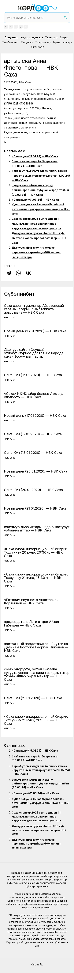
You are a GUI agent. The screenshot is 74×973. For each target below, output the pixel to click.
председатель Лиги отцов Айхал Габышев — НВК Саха (31, 623)
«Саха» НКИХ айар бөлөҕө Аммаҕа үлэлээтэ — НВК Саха (33, 395)
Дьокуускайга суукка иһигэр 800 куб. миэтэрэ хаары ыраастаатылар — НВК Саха (39, 238)
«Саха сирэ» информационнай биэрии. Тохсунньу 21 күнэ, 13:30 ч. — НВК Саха (36, 577)
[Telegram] (8, 273)
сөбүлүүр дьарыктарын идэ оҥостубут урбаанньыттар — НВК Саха (37, 528)
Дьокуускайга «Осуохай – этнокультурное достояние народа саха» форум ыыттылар (33, 352)
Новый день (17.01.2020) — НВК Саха (35, 415)
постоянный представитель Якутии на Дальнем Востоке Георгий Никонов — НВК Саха (36, 647)
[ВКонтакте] (28, 273)
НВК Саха (25, 82)
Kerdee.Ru (37, 964)
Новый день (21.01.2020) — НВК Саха (35, 508)
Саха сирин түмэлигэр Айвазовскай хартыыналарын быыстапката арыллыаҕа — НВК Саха (34, 308)
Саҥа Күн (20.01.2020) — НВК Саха (33, 490)
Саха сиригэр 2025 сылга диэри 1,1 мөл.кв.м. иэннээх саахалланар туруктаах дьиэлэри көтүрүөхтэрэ (36, 223)
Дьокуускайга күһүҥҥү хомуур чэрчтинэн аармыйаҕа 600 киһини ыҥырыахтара (36, 252)
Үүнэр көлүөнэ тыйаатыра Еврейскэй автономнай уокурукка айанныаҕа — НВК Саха (41, 209)
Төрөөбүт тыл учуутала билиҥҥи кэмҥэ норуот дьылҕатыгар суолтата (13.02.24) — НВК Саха (41, 175)
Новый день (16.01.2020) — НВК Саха (35, 331)
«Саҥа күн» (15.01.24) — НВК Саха (35, 156)
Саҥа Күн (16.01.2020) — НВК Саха (33, 375)
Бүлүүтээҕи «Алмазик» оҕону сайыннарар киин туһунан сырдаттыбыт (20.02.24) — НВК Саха (40, 190)
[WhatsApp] (18, 273)
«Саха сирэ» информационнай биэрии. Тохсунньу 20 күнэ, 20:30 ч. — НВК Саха (36, 552)
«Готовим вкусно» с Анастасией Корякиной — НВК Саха (31, 601)
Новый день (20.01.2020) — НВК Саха (35, 471)
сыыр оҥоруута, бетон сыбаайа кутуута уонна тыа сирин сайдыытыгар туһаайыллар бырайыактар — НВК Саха (36, 674)
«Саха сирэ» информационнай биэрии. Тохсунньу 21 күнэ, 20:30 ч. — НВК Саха (36, 719)
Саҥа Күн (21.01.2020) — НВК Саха (33, 698)
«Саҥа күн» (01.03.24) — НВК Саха (35, 199)
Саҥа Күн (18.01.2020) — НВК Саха (33, 452)
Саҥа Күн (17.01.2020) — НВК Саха (33, 434)
